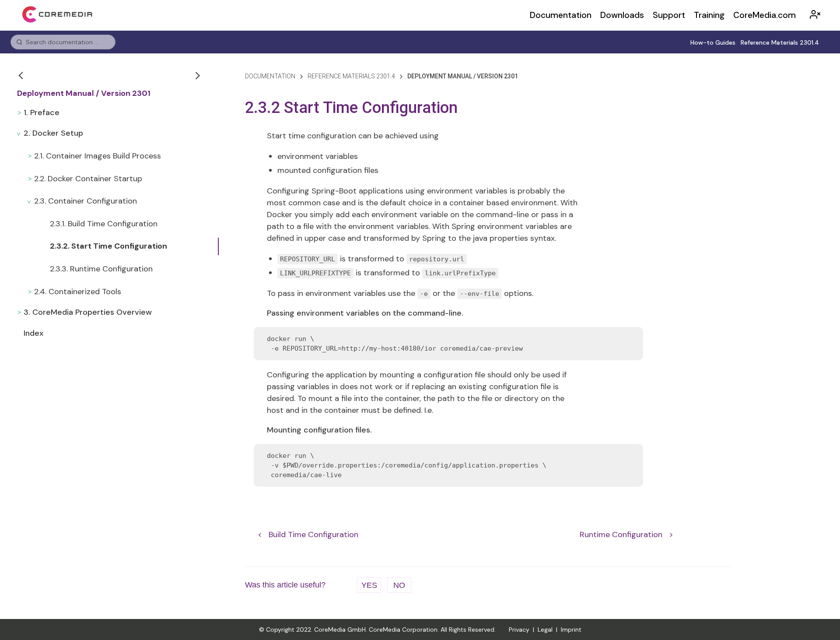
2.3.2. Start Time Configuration (108, 246)
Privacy (519, 629)
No (399, 585)
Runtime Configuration (621, 534)
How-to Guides (712, 42)
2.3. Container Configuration (85, 201)
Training (709, 15)
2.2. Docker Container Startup (88, 178)
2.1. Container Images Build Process (97, 156)
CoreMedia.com (764, 15)
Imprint (571, 629)
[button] (22, 75)
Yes (369, 585)
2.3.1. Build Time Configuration (104, 223)
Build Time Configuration (313, 534)
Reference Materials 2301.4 (780, 42)
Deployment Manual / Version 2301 (83, 93)
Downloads (622, 15)
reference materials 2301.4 (351, 76)
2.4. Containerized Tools (77, 291)
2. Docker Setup (53, 133)
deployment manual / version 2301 (462, 76)
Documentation (561, 15)
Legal (545, 629)
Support (669, 15)
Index (33, 333)
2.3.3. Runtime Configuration (101, 269)
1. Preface (42, 112)
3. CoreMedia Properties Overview (88, 312)
